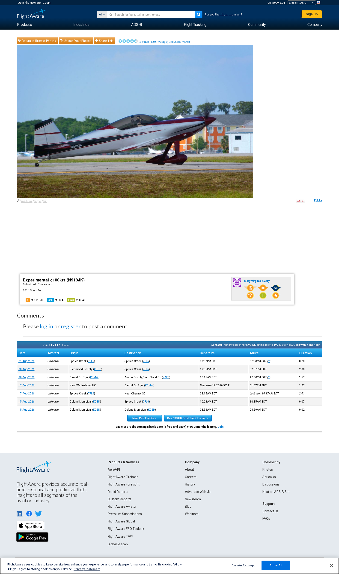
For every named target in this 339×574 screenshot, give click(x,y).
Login (47, 2)
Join (220, 426)
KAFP (166, 377)
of (55, 300)
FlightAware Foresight (124, 484)
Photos (267, 469)
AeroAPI (114, 469)
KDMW (94, 377)
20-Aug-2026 (26, 369)
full (45, 201)
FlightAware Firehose (123, 477)
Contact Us (270, 511)
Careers (190, 477)
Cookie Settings (243, 565)
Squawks (269, 477)
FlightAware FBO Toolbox (126, 529)
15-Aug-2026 (26, 401)
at (76, 300)
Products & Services (123, 462)
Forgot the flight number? (223, 14)
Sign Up (312, 14)
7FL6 (91, 361)
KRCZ (97, 369)
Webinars (192, 514)
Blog (188, 506)
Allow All (275, 565)
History (190, 484)
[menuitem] (24, 25)
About (189, 469)
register (71, 326)
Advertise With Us (198, 492)
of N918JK (35, 300)
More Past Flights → (144, 418)
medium (26, 201)
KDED (96, 401)
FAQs (266, 518)
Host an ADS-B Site (276, 492)
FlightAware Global (121, 521)
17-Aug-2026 (26, 385)
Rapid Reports (118, 492)
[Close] (332, 565)
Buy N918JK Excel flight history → (188, 418)
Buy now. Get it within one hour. (301, 344)
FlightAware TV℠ (120, 536)
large (37, 201)
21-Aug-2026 (26, 361)
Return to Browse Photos (39, 41)
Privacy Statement (87, 569)
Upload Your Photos (77, 41)
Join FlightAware (29, 2)
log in (46, 326)
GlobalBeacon (118, 544)
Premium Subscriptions (125, 514)
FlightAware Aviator (122, 506)
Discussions (271, 484)
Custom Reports (119, 499)
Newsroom (193, 499)
